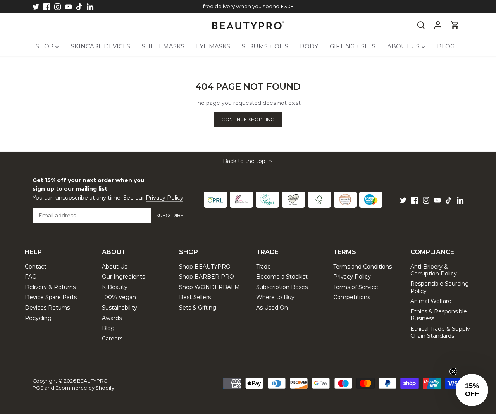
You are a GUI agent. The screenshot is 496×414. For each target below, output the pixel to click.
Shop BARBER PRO (206, 276)
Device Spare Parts (51, 297)
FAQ (31, 276)
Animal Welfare (430, 301)
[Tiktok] (79, 6)
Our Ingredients (123, 276)
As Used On (272, 307)
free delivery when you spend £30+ (248, 6)
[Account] (437, 25)
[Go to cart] (455, 25)
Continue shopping (247, 119)
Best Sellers (195, 297)
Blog (108, 328)
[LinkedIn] (90, 6)
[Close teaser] (453, 371)
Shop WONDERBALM (209, 287)
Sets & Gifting (197, 307)
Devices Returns (47, 307)
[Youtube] (68, 6)
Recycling (38, 318)
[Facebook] (46, 6)
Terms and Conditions (362, 266)
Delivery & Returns (50, 287)
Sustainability (119, 307)
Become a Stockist (282, 276)
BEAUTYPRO (92, 381)
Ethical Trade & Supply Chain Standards (440, 332)
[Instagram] (57, 6)
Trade (263, 266)
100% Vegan (119, 297)
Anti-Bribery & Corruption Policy (433, 270)
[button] (472, 390)
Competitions (351, 297)
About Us (114, 266)
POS (38, 388)
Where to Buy (275, 297)
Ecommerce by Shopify (84, 388)
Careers (112, 338)
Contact (35, 266)
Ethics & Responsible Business (438, 315)
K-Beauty (114, 287)
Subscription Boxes (282, 287)
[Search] (420, 25)
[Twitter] (36, 6)
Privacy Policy (164, 197)
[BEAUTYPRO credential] (215, 200)
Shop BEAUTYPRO (205, 266)
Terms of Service (355, 287)
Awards (112, 318)
